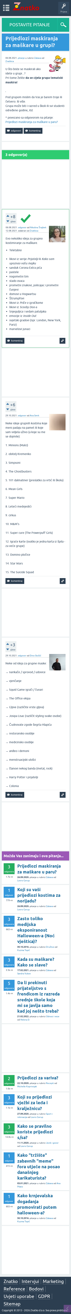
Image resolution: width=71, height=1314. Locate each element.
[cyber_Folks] (43, 326)
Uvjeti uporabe (19, 1296)
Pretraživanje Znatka (45, 367)
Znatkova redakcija (51, 355)
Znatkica (9, 61)
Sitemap (12, 1303)
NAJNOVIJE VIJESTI (45, 348)
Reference (14, 1288)
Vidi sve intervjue (46, 72)
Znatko (11, 1281)
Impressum (35, 355)
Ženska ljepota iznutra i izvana (45, 64)
